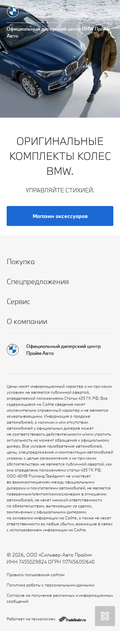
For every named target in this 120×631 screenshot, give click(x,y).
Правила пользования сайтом (36, 574)
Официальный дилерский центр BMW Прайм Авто (58, 32)
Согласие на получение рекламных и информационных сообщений (60, 598)
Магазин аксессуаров (60, 216)
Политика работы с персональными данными (50, 584)
